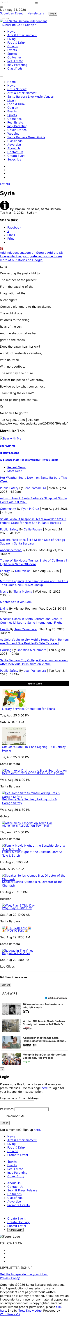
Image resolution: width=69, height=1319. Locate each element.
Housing (6, 650)
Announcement (11, 550)
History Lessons (9, 452)
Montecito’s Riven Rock (16, 602)
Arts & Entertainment (22, 35)
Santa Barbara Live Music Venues (30, 96)
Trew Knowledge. (30, 1310)
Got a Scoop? (26, 25)
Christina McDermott (31, 650)
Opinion (12, 46)
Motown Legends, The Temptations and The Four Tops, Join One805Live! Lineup (34, 583)
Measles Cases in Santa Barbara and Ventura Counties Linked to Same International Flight (31, 620)
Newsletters (35, 13)
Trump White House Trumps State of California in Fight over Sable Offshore (34, 562)
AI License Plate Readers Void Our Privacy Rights (29, 459)
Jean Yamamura (35, 488)
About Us (13, 148)
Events (12, 50)
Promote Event (17, 1155)
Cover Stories (16, 130)
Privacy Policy (10, 1278)
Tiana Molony (22, 591)
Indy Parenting (17, 65)
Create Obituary (18, 1222)
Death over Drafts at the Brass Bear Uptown (33, 773)
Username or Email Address (19, 1098)
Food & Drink (16, 42)
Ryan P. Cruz (30, 508)
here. (37, 1130)
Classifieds (14, 68)
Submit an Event (11, 13)
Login (53, 13)
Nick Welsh (22, 571)
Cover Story (15, 1176)
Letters (5, 184)
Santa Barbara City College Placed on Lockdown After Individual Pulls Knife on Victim (34, 662)
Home (11, 82)
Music (4, 591)
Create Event (16, 156)
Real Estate (15, 61)
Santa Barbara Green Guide (26, 137)
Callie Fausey (33, 529)
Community (8, 508)
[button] (34, 1008)
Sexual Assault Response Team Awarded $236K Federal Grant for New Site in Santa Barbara (33, 521)
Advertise (14, 144)
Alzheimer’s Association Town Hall (25, 825)
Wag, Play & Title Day (17, 908)
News (11, 31)
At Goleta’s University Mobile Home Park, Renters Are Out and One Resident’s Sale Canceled (34, 641)
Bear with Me (7, 445)
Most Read (14, 471)
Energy (5, 571)
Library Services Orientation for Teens (28, 709)
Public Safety (9, 488)
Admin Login (15, 1229)
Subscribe (9, 25)
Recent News (16, 467)
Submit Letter (16, 1226)
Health (5, 629)
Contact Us (15, 152)
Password (7, 1109)
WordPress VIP (10, 1314)
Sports (12, 53)
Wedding (13, 133)
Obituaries (14, 57)
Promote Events (18, 1205)
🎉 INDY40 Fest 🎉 (15, 930)
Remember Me (14, 1116)
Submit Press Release (22, 1190)
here (45, 1088)
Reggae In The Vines (16, 953)
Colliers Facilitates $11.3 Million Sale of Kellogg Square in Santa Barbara (32, 541)
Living (11, 39)
